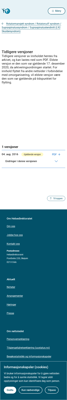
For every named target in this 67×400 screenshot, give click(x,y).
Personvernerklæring (18, 339)
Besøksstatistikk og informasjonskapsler (29, 356)
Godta (10, 390)
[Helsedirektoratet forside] (5, 11)
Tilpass (52, 390)
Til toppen (58, 198)
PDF (54, 154)
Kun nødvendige (31, 390)
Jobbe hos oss (15, 235)
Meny (58, 10)
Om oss (11, 226)
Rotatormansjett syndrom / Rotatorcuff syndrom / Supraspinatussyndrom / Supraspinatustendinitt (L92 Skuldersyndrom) (31, 27)
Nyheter (11, 287)
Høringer (11, 304)
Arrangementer (15, 295)
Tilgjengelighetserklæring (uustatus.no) (28, 347)
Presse (10, 313)
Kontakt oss (13, 243)
